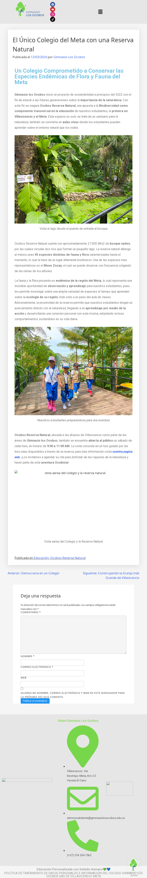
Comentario (31, 612)
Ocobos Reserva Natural (68, 558)
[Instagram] (52, 14)
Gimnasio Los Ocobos (69, 57)
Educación (41, 558)
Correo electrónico (37, 667)
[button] (100, 12)
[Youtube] (52, 9)
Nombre (28, 656)
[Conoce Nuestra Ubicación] (134, 865)
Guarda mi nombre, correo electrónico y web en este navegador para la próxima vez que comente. (73, 695)
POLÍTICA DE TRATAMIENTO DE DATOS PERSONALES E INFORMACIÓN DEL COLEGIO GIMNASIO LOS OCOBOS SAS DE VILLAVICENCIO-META (73, 874)
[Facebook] (52, 4)
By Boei (134, 875)
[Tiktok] (52, 19)
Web (23, 677)
